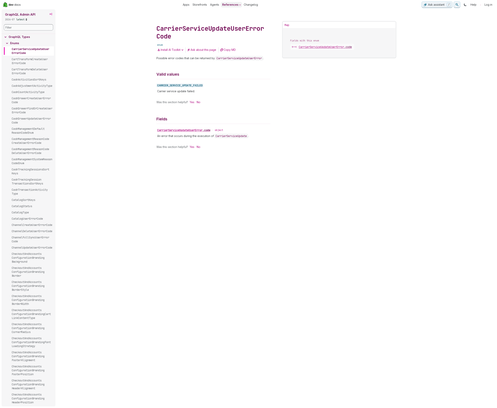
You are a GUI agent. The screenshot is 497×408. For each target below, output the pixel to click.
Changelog (251, 4)
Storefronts (200, 4)
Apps (186, 4)
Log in (488, 4)
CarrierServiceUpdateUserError (183, 130)
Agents (214, 4)
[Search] (457, 4)
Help (473, 4)
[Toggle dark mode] (465, 4)
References (230, 4)
